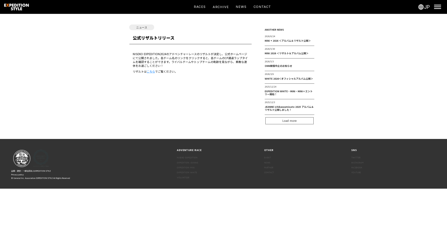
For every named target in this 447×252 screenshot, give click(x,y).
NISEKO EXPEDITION (187, 157)
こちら (151, 71)
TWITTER (356, 157)
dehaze (437, 7)
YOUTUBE (356, 172)
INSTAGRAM (357, 162)
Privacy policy (17, 174)
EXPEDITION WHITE (187, 172)
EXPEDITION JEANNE (187, 162)
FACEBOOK (356, 167)
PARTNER (268, 167)
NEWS (267, 162)
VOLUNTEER (183, 177)
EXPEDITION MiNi (186, 167)
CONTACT (269, 172)
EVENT (267, 157)
